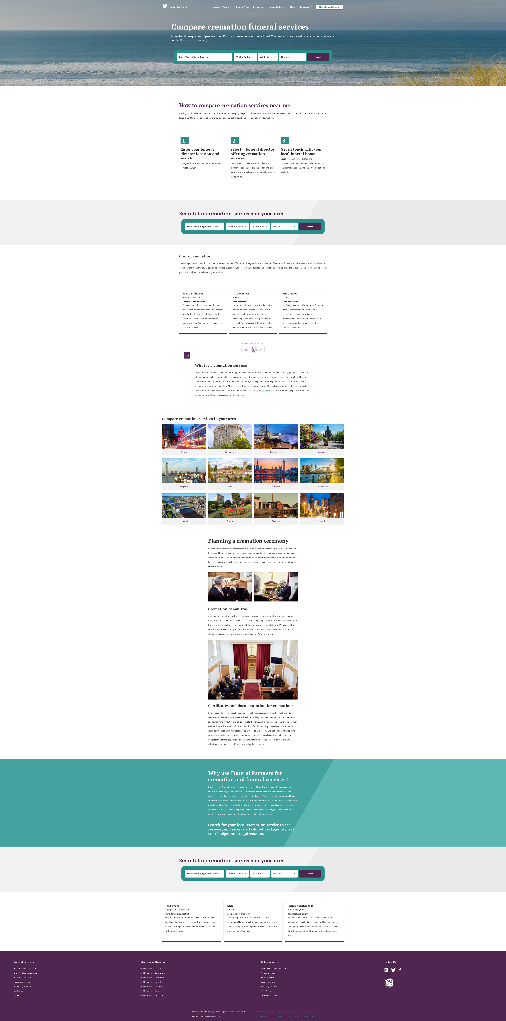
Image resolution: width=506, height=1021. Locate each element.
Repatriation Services (22, 981)
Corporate (304, 6)
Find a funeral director (329, 7)
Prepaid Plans (242, 6)
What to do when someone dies (274, 968)
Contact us (18, 990)
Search (318, 57)
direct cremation (264, 390)
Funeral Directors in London (149, 968)
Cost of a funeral (268, 981)
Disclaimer (272, 1011)
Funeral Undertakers (22, 977)
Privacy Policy (262, 1011)
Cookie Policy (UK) (307, 1016)
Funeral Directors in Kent (148, 990)
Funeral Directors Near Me (25, 968)
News (292, 6)
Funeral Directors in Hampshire (150, 981)
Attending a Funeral (269, 986)
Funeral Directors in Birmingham (151, 972)
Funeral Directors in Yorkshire (150, 986)
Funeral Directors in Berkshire (150, 995)
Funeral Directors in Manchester (151, 977)
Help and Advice (276, 6)
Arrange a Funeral (221, 6)
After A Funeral (267, 990)
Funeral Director (262, 113)
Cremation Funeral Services (25, 972)
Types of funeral (267, 977)
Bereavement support (270, 995)
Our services (258, 6)
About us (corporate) (23, 986)
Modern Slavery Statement (287, 1011)
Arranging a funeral (269, 972)
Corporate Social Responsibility (288, 1016)
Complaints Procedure (305, 1011)
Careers (17, 995)
